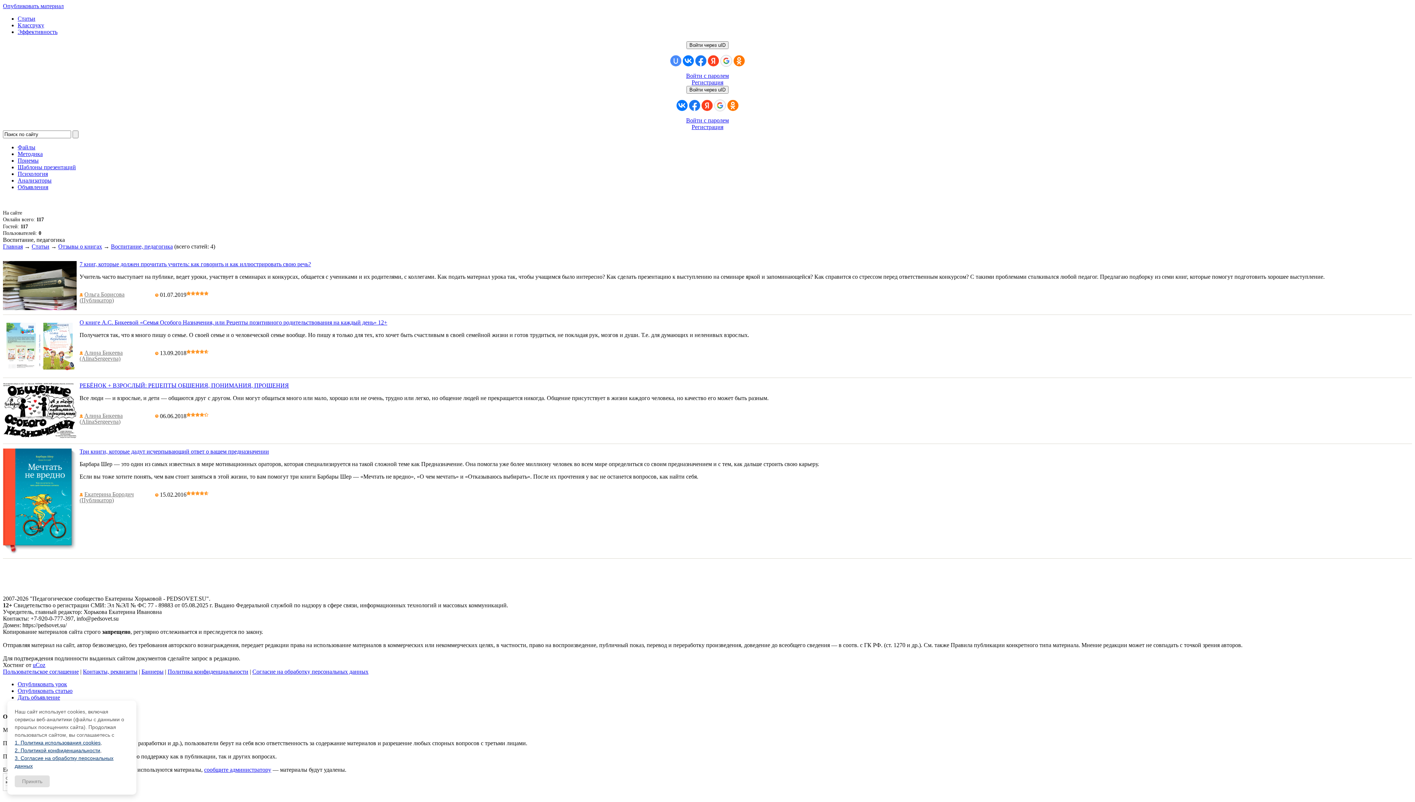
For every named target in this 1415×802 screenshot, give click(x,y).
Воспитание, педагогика (142, 246)
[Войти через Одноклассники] (739, 60)
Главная (13, 246)
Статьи (26, 18)
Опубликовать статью (45, 691)
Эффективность (37, 32)
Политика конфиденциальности (208, 672)
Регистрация (707, 82)
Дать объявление (39, 697)
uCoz (39, 665)
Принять (32, 781)
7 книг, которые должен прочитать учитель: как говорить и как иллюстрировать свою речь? (195, 264)
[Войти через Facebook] (700, 60)
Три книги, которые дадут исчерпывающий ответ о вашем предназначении (174, 451)
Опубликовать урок (42, 684)
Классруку (31, 25)
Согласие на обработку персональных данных (310, 672)
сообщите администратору (237, 770)
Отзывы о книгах (80, 246)
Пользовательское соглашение (41, 672)
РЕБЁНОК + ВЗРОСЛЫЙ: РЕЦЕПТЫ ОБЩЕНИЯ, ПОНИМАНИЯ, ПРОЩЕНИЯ (184, 385)
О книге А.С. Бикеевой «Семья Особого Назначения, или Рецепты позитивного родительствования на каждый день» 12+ (233, 322)
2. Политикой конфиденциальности (57, 750)
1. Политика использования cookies (58, 743)
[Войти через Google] (726, 61)
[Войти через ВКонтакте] (688, 60)
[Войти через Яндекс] (713, 60)
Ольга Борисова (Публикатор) (102, 297)
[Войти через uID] (675, 60)
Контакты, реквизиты (110, 672)
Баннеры (153, 672)
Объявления (33, 187)
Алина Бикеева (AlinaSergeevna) (101, 356)
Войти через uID (707, 45)
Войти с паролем (707, 76)
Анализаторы (35, 180)
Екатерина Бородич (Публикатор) (107, 497)
